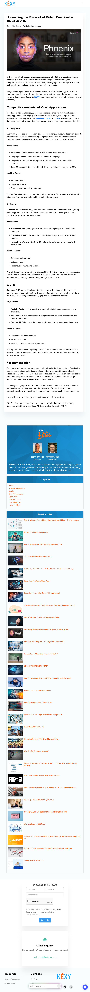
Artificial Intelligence (32, 26)
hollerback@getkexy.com (45, 957)
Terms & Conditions (12, 979)
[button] (82, 3)
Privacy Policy (9, 983)
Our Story (34, 979)
